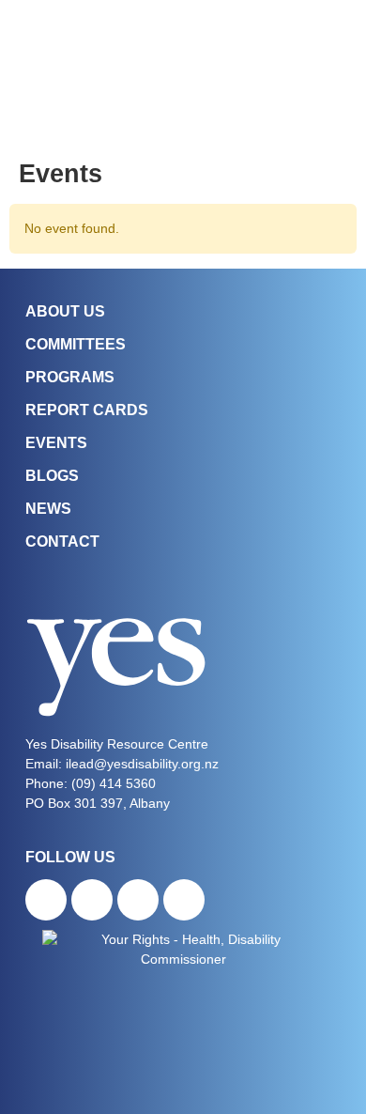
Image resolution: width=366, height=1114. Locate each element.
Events (56, 443)
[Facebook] (46, 900)
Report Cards (86, 410)
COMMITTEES (75, 344)
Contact (62, 541)
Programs (69, 377)
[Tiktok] (138, 900)
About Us (65, 311)
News (48, 509)
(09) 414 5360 (113, 783)
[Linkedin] (184, 900)
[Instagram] (92, 900)
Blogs (52, 476)
